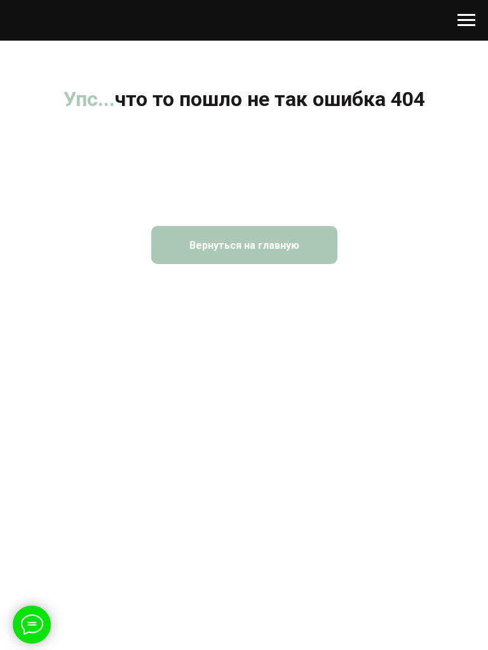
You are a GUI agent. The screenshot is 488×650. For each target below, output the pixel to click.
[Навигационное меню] (466, 20)
